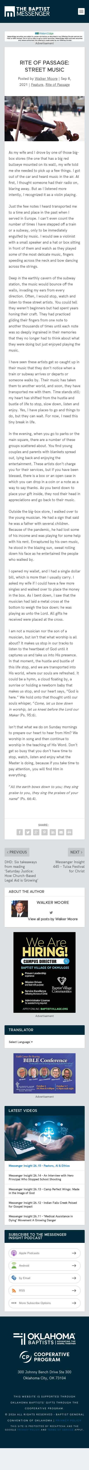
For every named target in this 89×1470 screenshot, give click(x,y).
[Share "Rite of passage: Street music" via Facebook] (20, 832)
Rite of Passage (58, 84)
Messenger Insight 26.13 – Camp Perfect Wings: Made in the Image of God (44, 1191)
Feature (37, 84)
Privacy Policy (69, 1420)
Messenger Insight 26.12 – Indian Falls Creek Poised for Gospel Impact (43, 1204)
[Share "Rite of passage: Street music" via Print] (69, 832)
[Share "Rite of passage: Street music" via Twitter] (28, 832)
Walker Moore (46, 78)
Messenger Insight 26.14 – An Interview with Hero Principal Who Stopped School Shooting (41, 1177)
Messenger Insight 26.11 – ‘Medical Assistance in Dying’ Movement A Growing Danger (41, 1218)
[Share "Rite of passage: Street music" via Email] (61, 832)
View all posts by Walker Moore (53, 919)
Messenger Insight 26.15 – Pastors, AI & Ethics (39, 1166)
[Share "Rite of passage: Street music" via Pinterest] (44, 832)
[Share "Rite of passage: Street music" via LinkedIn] (53, 832)
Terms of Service (61, 1429)
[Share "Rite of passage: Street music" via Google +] (36, 832)
